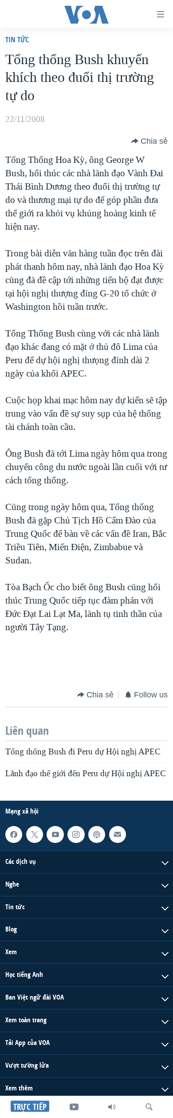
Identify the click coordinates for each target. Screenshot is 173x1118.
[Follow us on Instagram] (75, 834)
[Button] (149, 141)
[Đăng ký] (117, 834)
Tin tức (17, 39)
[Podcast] (96, 834)
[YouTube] (74, 1107)
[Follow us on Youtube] (55, 834)
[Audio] (111, 1107)
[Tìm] (149, 1107)
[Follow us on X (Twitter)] (34, 834)
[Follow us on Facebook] (13, 834)
